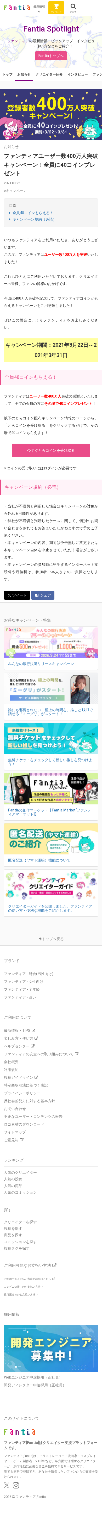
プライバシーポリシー (22, 1093)
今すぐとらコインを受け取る (51, 450)
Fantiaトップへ (51, 56)
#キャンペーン (15, 191)
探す (8, 1209)
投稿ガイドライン (18, 1077)
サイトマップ (15, 1132)
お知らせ (24, 74)
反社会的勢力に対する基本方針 (29, 1101)
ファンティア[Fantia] (31, 1497)
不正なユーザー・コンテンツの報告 (33, 1116)
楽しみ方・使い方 (18, 1038)
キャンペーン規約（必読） (34, 219)
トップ (7, 74)
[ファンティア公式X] (6, 1487)
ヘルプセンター (17, 1046)
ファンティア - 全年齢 (22, 989)
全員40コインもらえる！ (32, 213)
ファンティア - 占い (20, 997)
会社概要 (11, 1062)
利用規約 (11, 1070)
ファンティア (18, 41)
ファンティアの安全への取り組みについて (38, 1054)
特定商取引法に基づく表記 (26, 1085)
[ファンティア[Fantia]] (17, 8)
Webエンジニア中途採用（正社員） (33, 1377)
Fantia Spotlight (51, 28)
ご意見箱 (11, 1140)
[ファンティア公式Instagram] (16, 1487)
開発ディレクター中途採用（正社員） (35, 1385)
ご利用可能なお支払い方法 (27, 1265)
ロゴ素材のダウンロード (24, 1124)
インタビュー (77, 74)
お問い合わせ (15, 1109)
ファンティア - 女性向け (23, 981)
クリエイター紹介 (49, 74)
